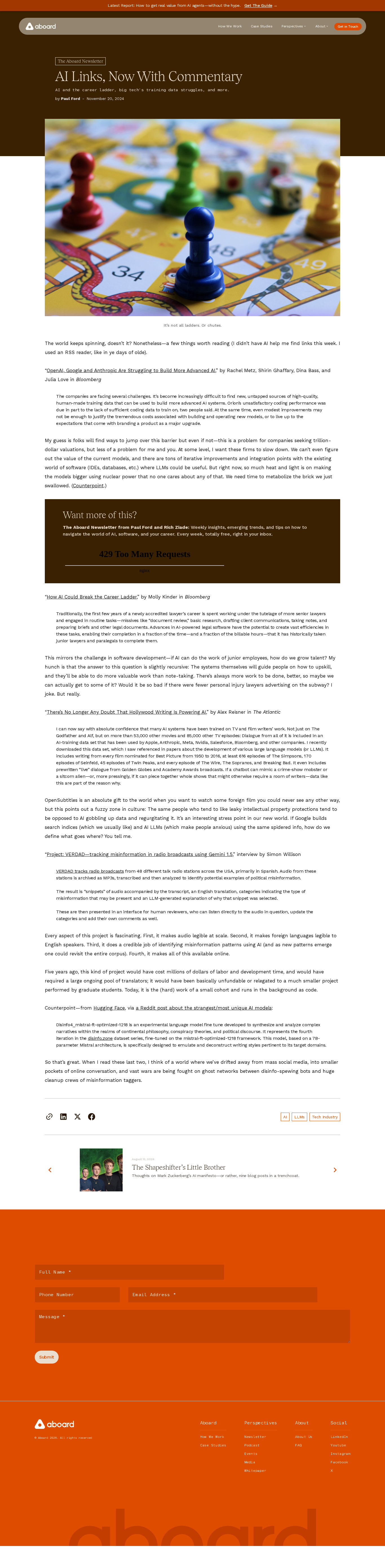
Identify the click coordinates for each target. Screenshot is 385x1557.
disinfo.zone (100, 1038)
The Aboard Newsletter (80, 61)
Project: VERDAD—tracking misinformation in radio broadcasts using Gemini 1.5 (140, 854)
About (320, 26)
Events (251, 1453)
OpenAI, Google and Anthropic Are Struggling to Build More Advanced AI (131, 370)
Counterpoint (88, 485)
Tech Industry (325, 1117)
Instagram (340, 1453)
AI (285, 1117)
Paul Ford (70, 98)
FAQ (298, 1445)
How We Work (230, 26)
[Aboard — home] (41, 26)
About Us (304, 1436)
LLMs (299, 1117)
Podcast (252, 1445)
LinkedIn (339, 1436)
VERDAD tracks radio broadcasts (90, 871)
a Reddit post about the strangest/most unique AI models (204, 1008)
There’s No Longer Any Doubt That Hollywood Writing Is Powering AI (126, 712)
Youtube (338, 1445)
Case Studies (262, 26)
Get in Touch (348, 27)
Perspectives (292, 26)
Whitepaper (255, 1470)
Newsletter (255, 1436)
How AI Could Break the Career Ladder (92, 597)
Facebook (339, 1462)
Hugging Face (109, 1008)
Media (249, 1462)
